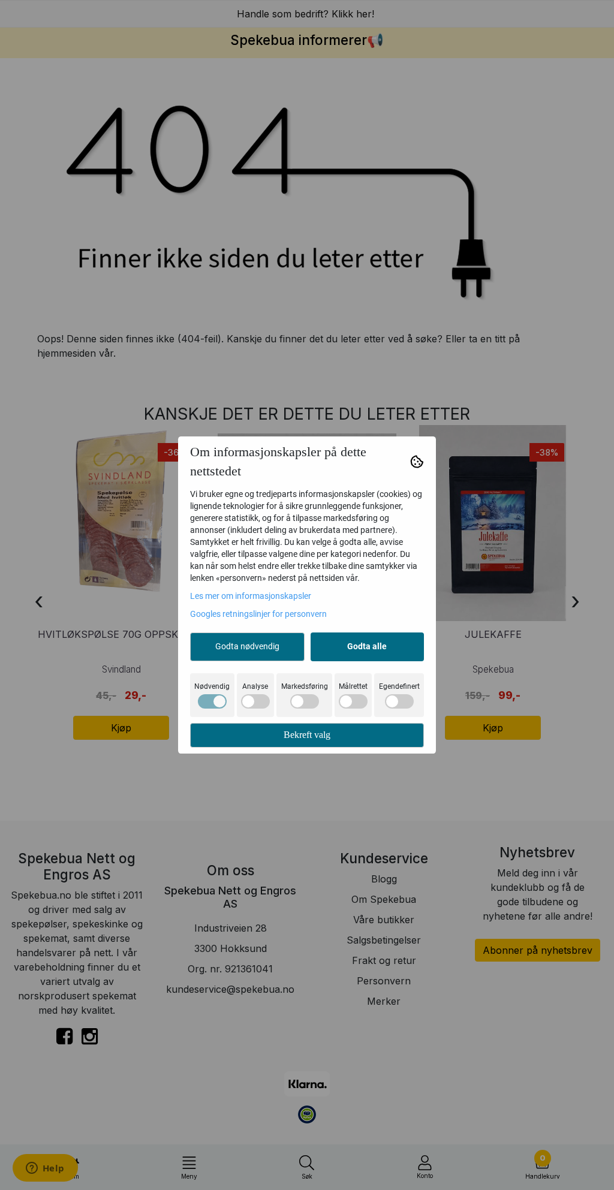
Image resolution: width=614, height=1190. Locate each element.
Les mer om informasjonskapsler (250, 596)
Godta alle (367, 646)
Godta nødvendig (247, 646)
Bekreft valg (307, 735)
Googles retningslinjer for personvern (258, 614)
